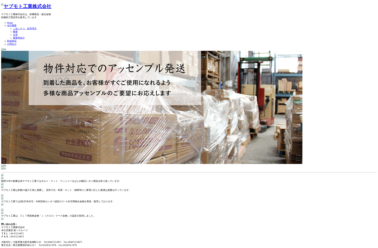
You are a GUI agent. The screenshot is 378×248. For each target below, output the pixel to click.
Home (10, 22)
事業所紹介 (19, 38)
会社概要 (12, 25)
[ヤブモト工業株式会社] (26, 6)
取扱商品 (12, 41)
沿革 (15, 35)
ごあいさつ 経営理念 (25, 28)
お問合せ (12, 44)
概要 (15, 31)
